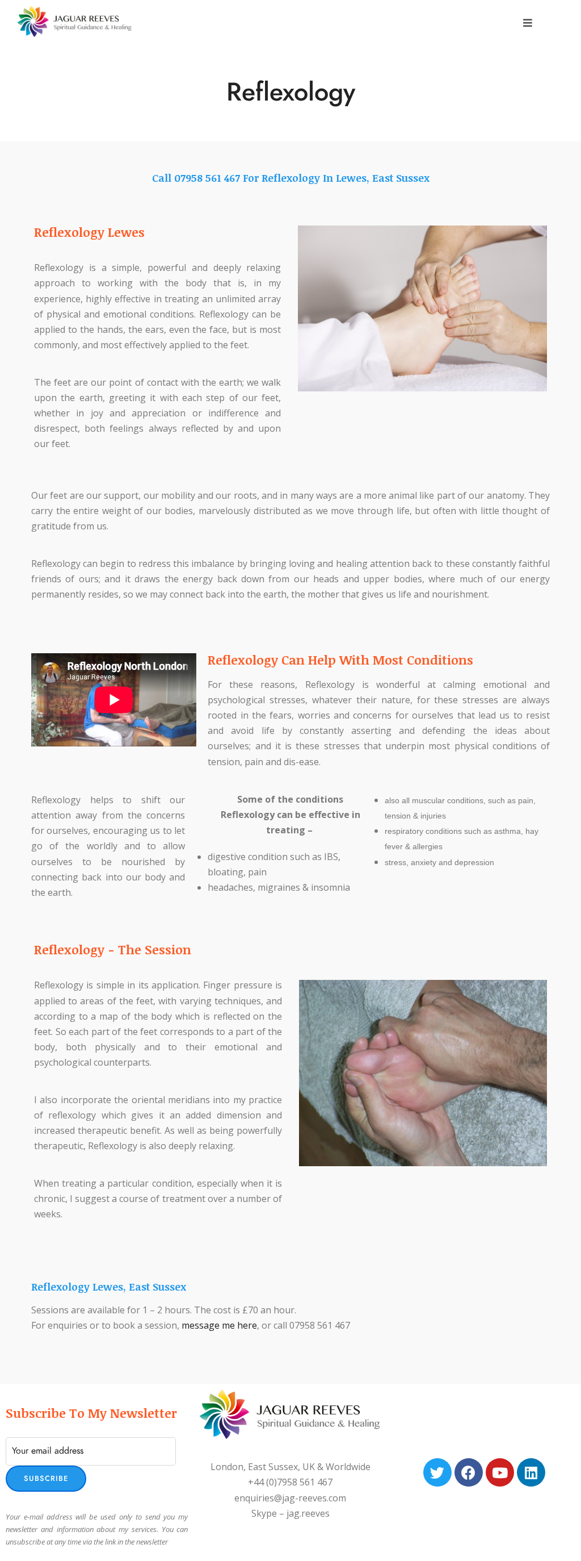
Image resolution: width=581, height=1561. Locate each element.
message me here (219, 1325)
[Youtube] (500, 1472)
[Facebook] (468, 1472)
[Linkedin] (531, 1472)
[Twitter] (437, 1472)
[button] (527, 23)
